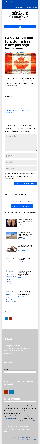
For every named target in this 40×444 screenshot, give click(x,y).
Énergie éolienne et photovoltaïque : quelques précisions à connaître (25, 273)
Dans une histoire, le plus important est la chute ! (25, 221)
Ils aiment (11, 1)
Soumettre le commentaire (25, 183)
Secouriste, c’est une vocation (25, 259)
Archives (6, 369)
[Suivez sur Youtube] (10, 318)
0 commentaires (19, 52)
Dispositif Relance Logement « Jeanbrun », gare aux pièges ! (26, 292)
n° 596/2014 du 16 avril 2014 (26, 421)
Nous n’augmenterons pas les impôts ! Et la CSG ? (25, 246)
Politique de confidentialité (12, 429)
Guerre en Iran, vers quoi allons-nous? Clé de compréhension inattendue (26, 235)
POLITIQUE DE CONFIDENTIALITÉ (23, 437)
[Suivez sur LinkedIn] (6, 318)
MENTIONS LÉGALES (25, 440)
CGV (34, 440)
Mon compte (27, 7)
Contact (35, 7)
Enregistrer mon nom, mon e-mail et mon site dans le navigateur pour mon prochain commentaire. (20, 176)
